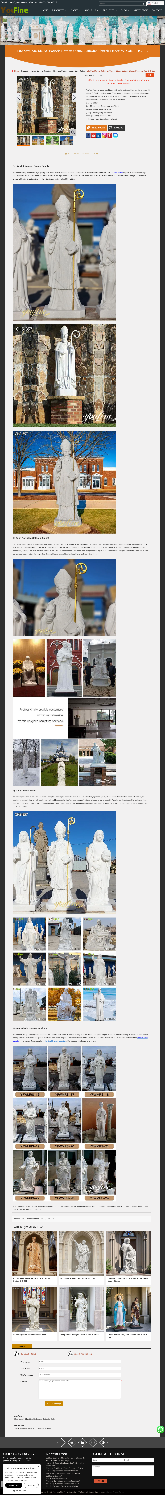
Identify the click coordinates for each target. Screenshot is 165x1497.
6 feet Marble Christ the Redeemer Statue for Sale (34, 1419)
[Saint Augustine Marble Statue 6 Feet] (34, 1309)
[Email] (115, 135)
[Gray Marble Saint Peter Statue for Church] (81, 1253)
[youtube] (93, 135)
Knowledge (141, 10)
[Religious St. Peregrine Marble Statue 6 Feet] (81, 1309)
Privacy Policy (118, 1492)
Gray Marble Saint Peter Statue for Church (78, 1278)
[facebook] (88, 135)
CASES (74, 10)
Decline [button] (31, 1485)
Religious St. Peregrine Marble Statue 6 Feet (79, 1335)
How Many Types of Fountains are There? (63, 1484)
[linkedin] (98, 135)
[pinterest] (103, 1442)
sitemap (109, 1492)
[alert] (22, 1479)
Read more (23, 1480)
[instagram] (93, 1442)
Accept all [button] (14, 1485)
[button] (22, 1490)
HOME (45, 10)
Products (58, 10)
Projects (108, 10)
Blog (124, 10)
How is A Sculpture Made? (56, 1478)
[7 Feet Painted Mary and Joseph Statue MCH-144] (128, 1309)
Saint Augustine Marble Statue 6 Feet (29, 1335)
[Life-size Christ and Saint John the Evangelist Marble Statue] (128, 1253)
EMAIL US (118, 128)
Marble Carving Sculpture (41, 71)
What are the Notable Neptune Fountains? (63, 1481)
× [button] (38, 1467)
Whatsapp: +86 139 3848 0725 (43, 2)
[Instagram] (104, 135)
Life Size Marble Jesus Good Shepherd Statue (32, 1428)
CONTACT (157, 10)
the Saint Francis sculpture (55, 1041)
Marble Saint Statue (77, 71)
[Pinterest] (110, 135)
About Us (90, 10)
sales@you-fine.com (83, 1354)
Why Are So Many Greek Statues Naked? (62, 1486)
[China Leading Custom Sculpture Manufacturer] (14, 11)
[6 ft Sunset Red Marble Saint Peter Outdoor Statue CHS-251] (34, 1253)
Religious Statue (60, 71)
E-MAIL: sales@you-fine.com (14, 2)
